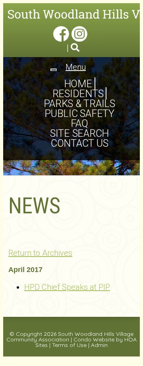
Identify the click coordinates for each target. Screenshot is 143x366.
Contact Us (79, 143)
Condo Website (93, 339)
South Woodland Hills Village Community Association (69, 336)
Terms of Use (69, 345)
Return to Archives (40, 253)
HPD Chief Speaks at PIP (67, 287)
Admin (99, 345)
